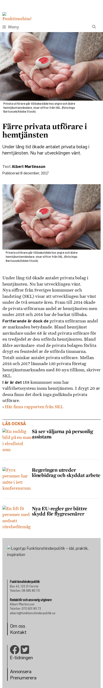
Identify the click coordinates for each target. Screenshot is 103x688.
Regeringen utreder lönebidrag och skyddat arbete (66, 472)
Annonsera (20, 671)
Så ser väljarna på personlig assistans (62, 434)
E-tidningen (21, 657)
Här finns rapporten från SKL (34, 406)
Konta (16, 632)
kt (24, 632)
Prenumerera (23, 678)
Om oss (17, 626)
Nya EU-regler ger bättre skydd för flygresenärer (59, 511)
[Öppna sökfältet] (94, 27)
